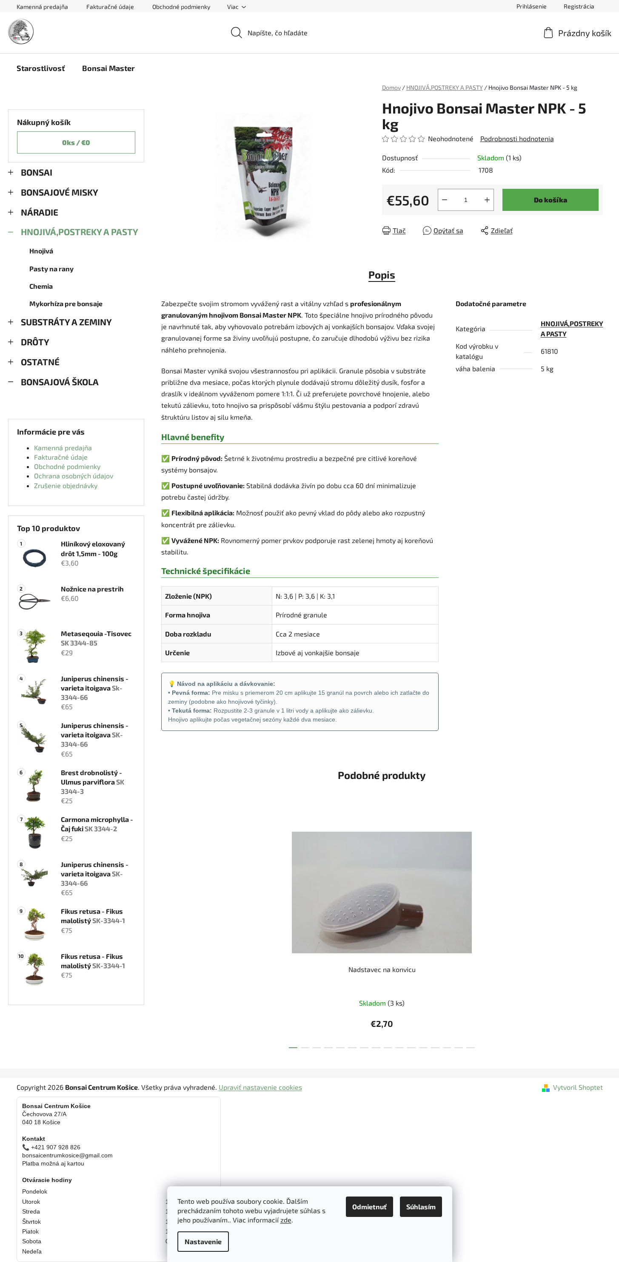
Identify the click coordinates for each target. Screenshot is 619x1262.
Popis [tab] (381, 274)
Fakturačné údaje (110, 6)
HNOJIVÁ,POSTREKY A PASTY (79, 231)
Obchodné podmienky (181, 6)
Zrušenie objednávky (65, 485)
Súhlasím (421, 1206)
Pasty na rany (51, 268)
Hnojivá (41, 251)
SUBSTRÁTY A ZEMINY (66, 321)
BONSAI (36, 172)
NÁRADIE (39, 212)
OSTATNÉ (40, 361)
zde (285, 1220)
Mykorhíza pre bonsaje (66, 303)
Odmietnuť (369, 1206)
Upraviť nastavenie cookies (260, 1087)
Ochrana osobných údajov (73, 476)
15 (470, 1047)
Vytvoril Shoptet (578, 1087)
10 (411, 1047)
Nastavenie (203, 1241)
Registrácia (579, 6)
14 (458, 1047)
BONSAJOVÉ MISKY (59, 192)
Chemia (41, 286)
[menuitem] (40, 68)
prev (278, 934)
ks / (76, 142)
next (485, 934)
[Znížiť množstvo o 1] (444, 199)
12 (435, 1047)
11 (423, 1047)
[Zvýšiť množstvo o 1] (487, 199)
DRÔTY (35, 341)
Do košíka (550, 200)
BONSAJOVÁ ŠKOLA (60, 381)
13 (447, 1047)
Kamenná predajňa (42, 6)
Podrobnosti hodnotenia (517, 138)
